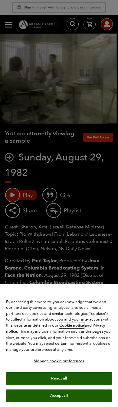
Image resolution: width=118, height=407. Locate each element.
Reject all (59, 378)
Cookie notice (71, 325)
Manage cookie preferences (59, 361)
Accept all (58, 395)
